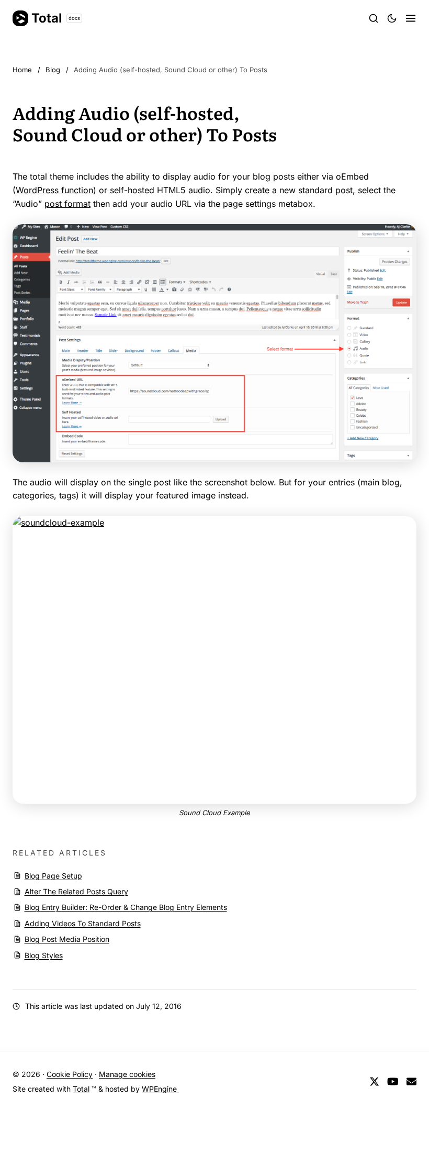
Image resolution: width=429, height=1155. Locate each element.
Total (55, 18)
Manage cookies (127, 1074)
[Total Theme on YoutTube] (393, 1082)
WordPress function (54, 190)
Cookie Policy (70, 1074)
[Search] (373, 18)
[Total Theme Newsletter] (411, 1082)
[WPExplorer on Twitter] (374, 1082)
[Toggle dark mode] (392, 18)
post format (67, 203)
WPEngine (160, 1088)
